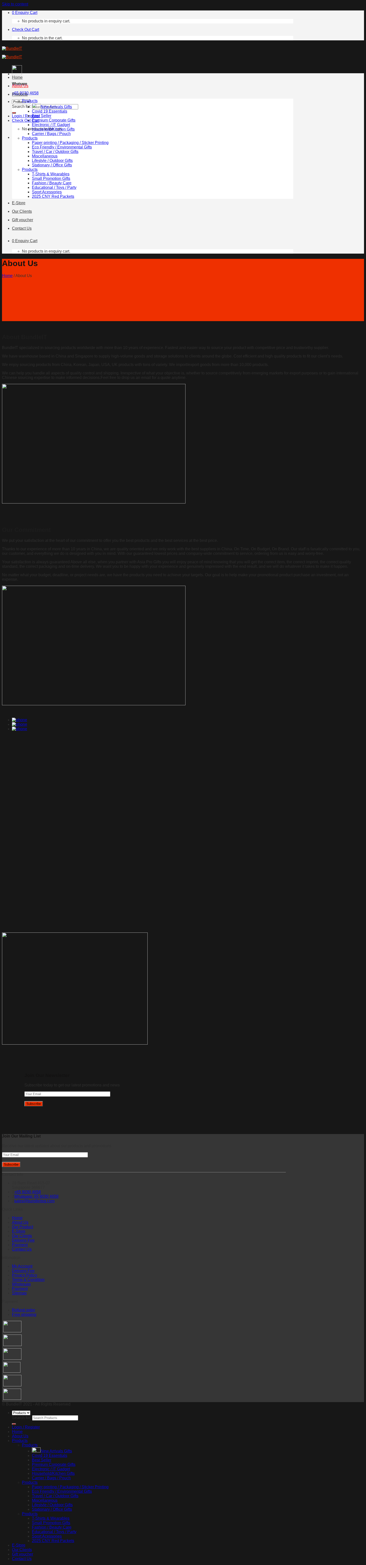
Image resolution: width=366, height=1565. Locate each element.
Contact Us (22, 228)
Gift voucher (22, 220)
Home (17, 77)
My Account (22, 1266)
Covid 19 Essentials (49, 111)
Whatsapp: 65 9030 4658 (36, 1196)
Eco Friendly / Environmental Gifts (62, 147)
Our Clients (22, 211)
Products (20, 94)
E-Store (18, 203)
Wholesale (21, 1284)
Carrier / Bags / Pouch (51, 134)
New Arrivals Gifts (56, 107)
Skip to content (15, 4)
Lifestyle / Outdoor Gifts (52, 160)
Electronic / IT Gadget (51, 125)
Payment (20, 1245)
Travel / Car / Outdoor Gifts (55, 151)
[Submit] (14, 113)
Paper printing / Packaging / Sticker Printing (70, 143)
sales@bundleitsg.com (34, 1201)
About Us (20, 86)
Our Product (22, 1227)
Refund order (23, 1310)
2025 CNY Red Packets (53, 196)
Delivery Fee (23, 1240)
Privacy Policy (24, 1275)
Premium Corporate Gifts (53, 120)
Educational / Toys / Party (54, 187)
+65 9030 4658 (27, 1192)
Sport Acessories (47, 192)
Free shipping (24, 1314)
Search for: (21, 106)
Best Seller (41, 116)
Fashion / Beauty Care (51, 183)
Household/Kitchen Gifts (53, 129)
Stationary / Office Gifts (52, 165)
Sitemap (19, 1293)
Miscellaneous (45, 156)
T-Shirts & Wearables (50, 174)
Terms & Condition (28, 1280)
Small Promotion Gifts (51, 178)
